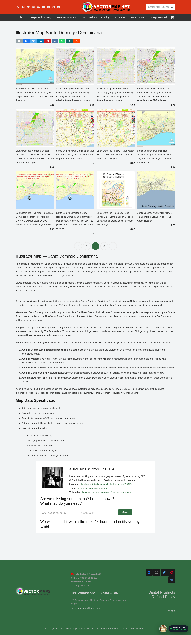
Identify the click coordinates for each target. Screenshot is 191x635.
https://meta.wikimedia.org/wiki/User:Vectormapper (106, 492)
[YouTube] (43, 6)
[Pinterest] (53, 6)
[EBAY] (63, 6)
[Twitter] (28, 6)
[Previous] (78, 246)
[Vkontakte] (171, 579)
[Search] (172, 6)
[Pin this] (47, 41)
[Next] (113, 246)
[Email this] (19, 41)
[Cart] (172, 17)
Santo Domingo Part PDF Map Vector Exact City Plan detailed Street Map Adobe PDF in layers (115, 155)
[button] (178, 628)
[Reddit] (48, 6)
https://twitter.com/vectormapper (93, 488)
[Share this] (26, 41)
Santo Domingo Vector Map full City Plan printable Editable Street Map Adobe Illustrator (154, 217)
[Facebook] (23, 6)
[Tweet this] (33, 41)
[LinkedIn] (38, 6)
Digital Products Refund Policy (161, 594)
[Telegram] (58, 6)
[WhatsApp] (18, 6)
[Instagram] (33, 6)
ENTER (171, 611)
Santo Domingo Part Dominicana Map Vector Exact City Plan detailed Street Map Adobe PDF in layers (75, 155)
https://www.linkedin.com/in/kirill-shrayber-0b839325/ (106, 484)
